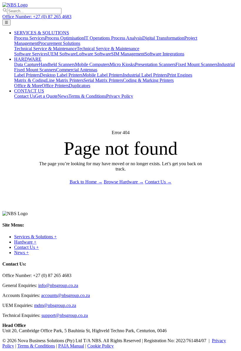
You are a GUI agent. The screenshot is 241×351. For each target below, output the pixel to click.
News (63, 96)
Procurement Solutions (59, 43)
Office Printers (55, 85)
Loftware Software (93, 53)
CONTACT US (29, 90)
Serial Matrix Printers (103, 80)
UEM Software (62, 53)
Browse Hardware (124, 181)
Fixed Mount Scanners (196, 64)
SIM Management (128, 53)
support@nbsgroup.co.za (64, 315)
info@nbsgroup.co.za (58, 285)
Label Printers (27, 74)
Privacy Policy (119, 96)
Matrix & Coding (30, 80)
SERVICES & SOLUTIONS (41, 32)
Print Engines (179, 74)
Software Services (31, 53)
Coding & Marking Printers (148, 80)
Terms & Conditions (87, 96)
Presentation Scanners (155, 64)
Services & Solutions (35, 236)
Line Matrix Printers (64, 80)
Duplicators (79, 85)
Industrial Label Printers (145, 74)
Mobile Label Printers (103, 74)
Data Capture (26, 64)
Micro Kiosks (122, 64)
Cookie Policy (100, 345)
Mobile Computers (92, 64)
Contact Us (24, 96)
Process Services (29, 38)
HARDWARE (27, 59)
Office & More (28, 85)
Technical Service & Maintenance (45, 48)
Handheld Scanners (57, 64)
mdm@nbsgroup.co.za (55, 305)
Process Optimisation (64, 38)
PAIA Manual (71, 345)
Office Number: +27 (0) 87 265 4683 (36, 16)
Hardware (25, 241)
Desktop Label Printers (61, 74)
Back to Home (86, 181)
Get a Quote (46, 96)
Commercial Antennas (76, 69)
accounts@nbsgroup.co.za (65, 295)
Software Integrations (164, 53)
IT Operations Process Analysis (113, 38)
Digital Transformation (163, 38)
